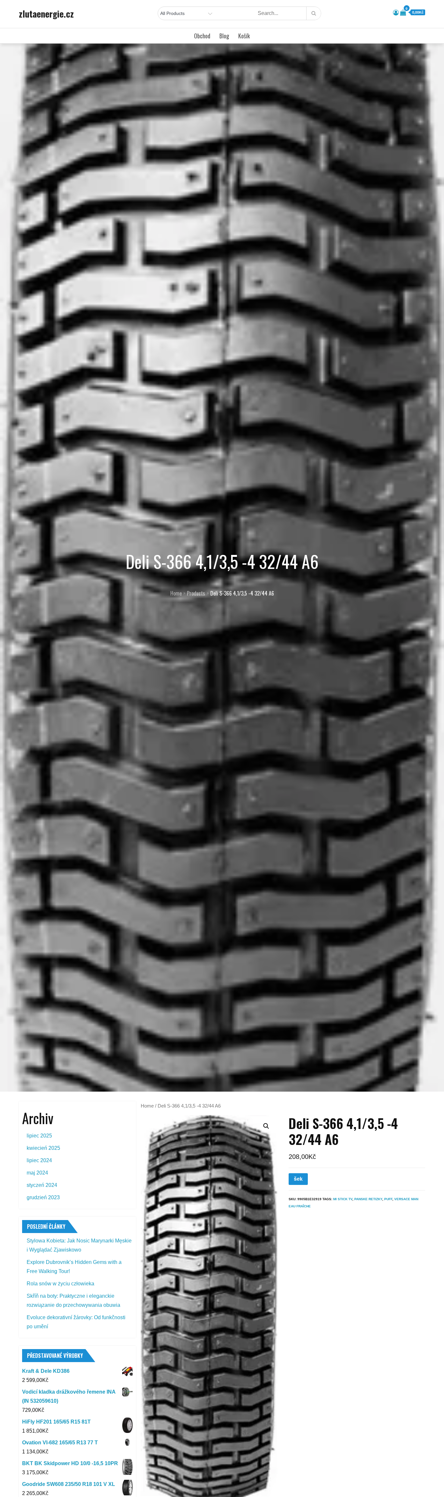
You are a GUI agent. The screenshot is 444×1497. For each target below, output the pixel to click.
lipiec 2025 (39, 1135)
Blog (224, 36)
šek (298, 1179)
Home (147, 1106)
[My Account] (396, 12)
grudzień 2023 (43, 1197)
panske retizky (368, 1199)
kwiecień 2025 (43, 1148)
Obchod (202, 36)
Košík (244, 36)
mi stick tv (342, 1199)
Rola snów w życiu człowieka (60, 1283)
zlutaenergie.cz (46, 13)
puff (388, 1199)
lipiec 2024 (39, 1160)
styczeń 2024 (42, 1185)
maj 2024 (37, 1172)
